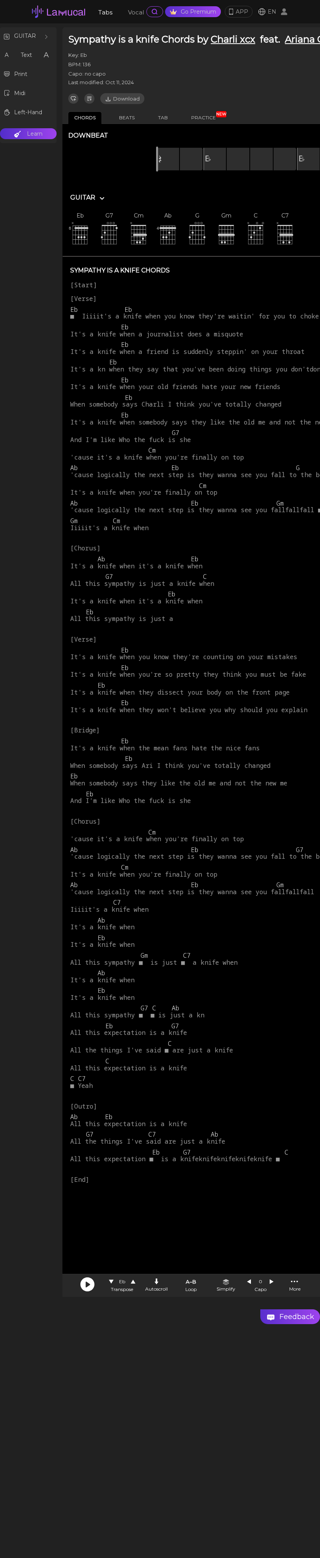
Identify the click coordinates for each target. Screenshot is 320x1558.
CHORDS (85, 117)
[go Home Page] (58, 11)
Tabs (105, 12)
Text (26, 54)
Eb (122, 1281)
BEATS (127, 117)
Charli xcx (233, 39)
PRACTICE (206, 116)
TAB (163, 117)
